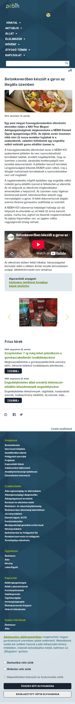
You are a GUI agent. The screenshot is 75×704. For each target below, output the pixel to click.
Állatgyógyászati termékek (19, 498)
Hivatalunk (11, 440)
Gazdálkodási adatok (15, 452)
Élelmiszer (10, 555)
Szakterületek (13, 486)
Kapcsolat (11, 578)
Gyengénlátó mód (49, 15)
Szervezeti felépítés (15, 448)
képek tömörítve (19, 286)
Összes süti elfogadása (37, 686)
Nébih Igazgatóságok (15, 582)
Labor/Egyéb (11, 567)
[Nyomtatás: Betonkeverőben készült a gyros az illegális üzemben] (5, 414)
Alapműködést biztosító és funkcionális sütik (34, 677)
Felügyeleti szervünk (15, 456)
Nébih (19, 6)
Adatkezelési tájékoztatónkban (23, 637)
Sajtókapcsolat (12, 594)
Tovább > (13, 371)
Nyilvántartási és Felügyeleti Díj (21, 532)
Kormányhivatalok (14, 590)
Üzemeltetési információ (17, 475)
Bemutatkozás (12, 445)
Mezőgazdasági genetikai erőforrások (24, 525)
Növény (9, 563)
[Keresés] (66, 63)
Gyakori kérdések (15, 620)
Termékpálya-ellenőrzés (17, 540)
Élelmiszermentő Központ (18, 605)
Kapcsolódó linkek (14, 464)
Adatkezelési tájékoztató (17, 467)
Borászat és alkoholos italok (19, 502)
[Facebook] (14, 414)
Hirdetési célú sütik (18, 669)
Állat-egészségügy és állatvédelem (23, 491)
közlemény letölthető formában (28, 282)
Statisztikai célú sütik (19, 662)
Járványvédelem (13, 513)
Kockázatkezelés (14, 521)
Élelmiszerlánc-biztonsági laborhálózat (25, 510)
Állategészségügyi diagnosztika (21, 494)
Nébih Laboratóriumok (16, 586)
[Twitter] (21, 414)
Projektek (10, 460)
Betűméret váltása (70, 70)
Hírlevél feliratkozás (15, 609)
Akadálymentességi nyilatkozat (21, 471)
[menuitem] (37, 22)
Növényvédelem (13, 528)
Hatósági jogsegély (15, 601)
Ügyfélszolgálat (13, 597)
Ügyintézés (11, 551)
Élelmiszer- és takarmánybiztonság (23, 506)
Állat (7, 559)
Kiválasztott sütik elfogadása (37, 694)
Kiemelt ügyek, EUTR (16, 517)
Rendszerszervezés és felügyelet (22, 536)
